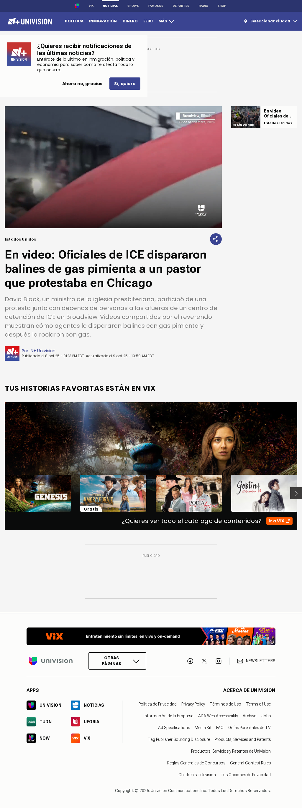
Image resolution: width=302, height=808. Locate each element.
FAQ (220, 727)
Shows (133, 5)
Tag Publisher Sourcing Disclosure (179, 739)
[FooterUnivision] (51, 661)
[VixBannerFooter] (151, 636)
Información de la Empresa (168, 715)
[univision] (29, 21)
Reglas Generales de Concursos (196, 763)
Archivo (250, 715)
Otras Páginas (111, 661)
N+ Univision (43, 350)
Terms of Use (258, 704)
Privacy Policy (193, 704)
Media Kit (203, 727)
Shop (222, 5)
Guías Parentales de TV (249, 727)
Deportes (181, 5)
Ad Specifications (174, 727)
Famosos (155, 5)
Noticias (110, 5)
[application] (113, 167)
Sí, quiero (125, 84)
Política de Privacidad (158, 704)
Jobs (266, 715)
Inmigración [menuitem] (103, 21)
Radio (203, 5)
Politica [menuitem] (74, 21)
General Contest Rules (250, 763)
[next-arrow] (296, 493)
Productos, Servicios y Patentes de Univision (231, 751)
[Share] (216, 239)
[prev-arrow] (1, 493)
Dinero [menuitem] (130, 21)
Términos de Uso (225, 704)
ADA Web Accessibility (218, 715)
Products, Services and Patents (243, 739)
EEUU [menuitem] (148, 21)
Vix (91, 5)
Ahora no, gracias (82, 84)
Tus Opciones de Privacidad (246, 774)
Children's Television (197, 774)
